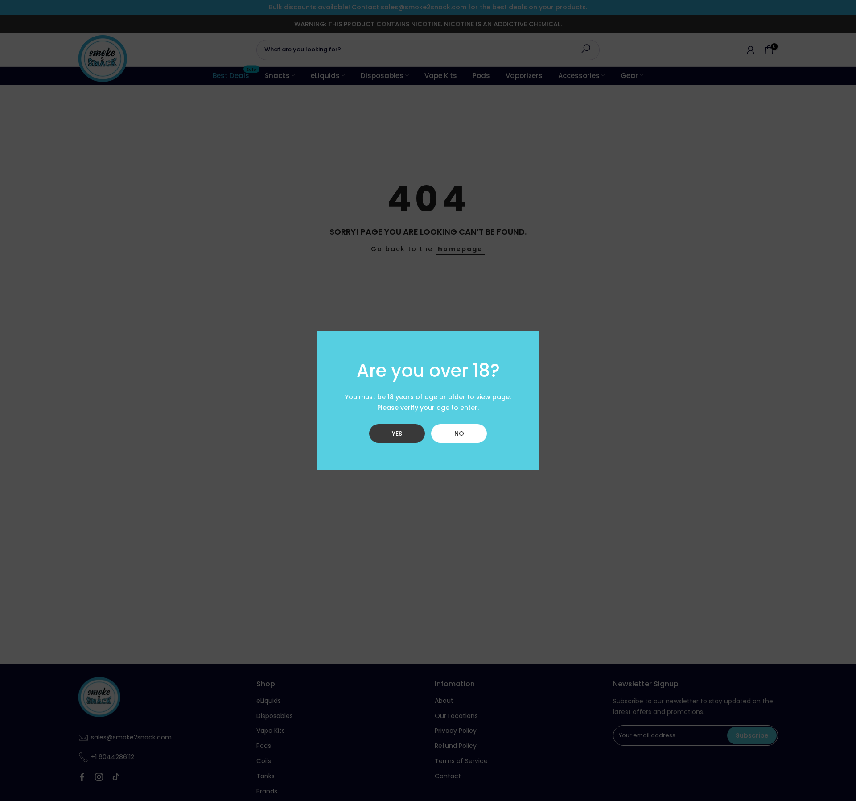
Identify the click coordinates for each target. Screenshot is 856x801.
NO (459, 433)
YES (397, 433)
